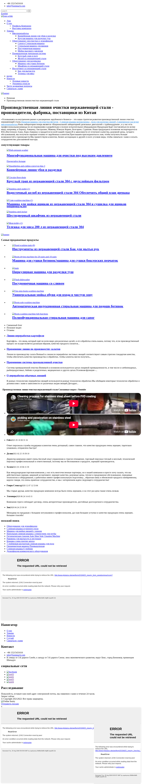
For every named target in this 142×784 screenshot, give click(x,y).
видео (9, 76)
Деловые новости (20, 81)
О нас (9, 23)
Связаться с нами (15, 88)
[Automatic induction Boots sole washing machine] (26, 302)
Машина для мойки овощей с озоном (24, 531)
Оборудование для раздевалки (26, 61)
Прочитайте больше (16, 161)
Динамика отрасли (21, 83)
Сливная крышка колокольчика (74, 122)
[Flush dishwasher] (21, 279)
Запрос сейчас (7, 696)
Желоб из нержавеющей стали (32, 58)
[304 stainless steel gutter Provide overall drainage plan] (18, 189)
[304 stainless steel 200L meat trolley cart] (15, 223)
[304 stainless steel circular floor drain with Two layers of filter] (16, 177)
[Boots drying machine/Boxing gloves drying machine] (34, 257)
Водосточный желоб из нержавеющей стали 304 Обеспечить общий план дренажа (68, 192)
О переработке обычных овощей (26, 375)
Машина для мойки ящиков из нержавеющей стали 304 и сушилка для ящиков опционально (66, 205)
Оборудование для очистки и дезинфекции (32, 41)
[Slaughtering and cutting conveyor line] (26, 166)
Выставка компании (21, 28)
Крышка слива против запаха (21, 541)
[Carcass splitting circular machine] (15, 268)
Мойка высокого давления (30, 51)
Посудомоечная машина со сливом (38, 283)
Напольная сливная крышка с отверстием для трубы (31, 533)
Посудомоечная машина (29, 48)
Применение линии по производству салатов (33, 349)
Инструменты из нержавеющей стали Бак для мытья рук (55, 249)
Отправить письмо (10, 704)
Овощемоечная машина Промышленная (26, 546)
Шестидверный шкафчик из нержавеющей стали (44, 215)
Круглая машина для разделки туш (34, 38)
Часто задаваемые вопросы (19, 86)
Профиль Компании (21, 26)
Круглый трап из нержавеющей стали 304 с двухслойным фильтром (58, 181)
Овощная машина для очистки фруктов (39, 122)
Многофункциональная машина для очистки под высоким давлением (59, 155)
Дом (9, 21)
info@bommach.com (16, 655)
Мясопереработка (20, 33)
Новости (11, 78)
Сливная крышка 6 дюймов (20, 549)
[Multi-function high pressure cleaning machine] (17, 150)
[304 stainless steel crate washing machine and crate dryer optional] (20, 200)
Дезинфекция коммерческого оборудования (27, 551)
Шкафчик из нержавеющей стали (33, 66)
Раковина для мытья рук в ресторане (24, 538)
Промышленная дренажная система (29, 53)
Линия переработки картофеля (25, 335)
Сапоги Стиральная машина (31, 43)
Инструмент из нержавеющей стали (29, 68)
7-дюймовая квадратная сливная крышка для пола (30, 544)
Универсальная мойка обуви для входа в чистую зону (52, 295)
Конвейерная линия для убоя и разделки (37, 36)
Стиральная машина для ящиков (33, 46)
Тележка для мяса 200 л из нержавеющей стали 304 (45, 227)
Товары (10, 31)
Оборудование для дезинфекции (22, 526)
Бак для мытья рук (26, 71)
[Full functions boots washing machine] (30, 314)
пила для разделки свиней (103, 122)
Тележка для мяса (26, 73)
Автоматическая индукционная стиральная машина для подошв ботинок (67, 306)
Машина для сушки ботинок (31, 63)
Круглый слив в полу (28, 56)
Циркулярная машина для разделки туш (42, 272)
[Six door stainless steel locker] (17, 212)
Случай (10, 638)
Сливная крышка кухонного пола (22, 528)
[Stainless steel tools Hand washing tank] (23, 245)
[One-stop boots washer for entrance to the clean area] (28, 291)
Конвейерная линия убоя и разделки (34, 170)
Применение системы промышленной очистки (35, 362)
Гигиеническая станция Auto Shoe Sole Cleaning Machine (33, 536)
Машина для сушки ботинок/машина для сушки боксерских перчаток (65, 260)
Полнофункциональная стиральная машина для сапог (53, 317)
